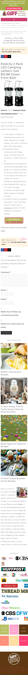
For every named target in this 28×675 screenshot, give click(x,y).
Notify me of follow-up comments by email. (11, 313)
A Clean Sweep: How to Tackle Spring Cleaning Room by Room (12, 409)
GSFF (14, 13)
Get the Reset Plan (14, 8)
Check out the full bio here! (16, 544)
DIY (4, 641)
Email (4, 299)
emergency (8, 208)
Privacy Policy (5, 34)
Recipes (24, 641)
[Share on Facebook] (2, 56)
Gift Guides (23, 629)
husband (22, 501)
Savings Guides (4, 629)
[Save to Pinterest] (6, 56)
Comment (6, 272)
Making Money (14, 629)
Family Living (14, 640)
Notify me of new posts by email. (12, 325)
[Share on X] (9, 56)
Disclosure (10, 33)
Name (4, 290)
